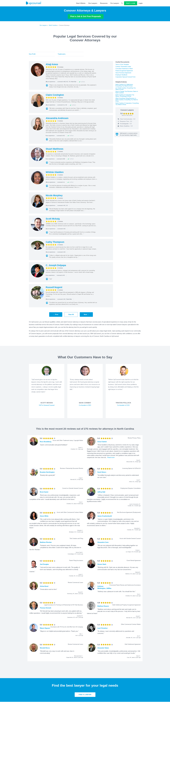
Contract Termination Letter (123, 66)
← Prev (55, 314)
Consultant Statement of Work (124, 68)
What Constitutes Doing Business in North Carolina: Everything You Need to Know (126, 100)
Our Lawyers (92, 3)
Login (141, 3)
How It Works (80, 3)
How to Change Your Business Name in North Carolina (126, 92)
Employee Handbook (121, 75)
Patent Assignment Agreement (124, 70)
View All (71, 314)
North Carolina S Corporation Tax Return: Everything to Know (124, 95)
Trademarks (62, 54)
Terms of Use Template (122, 64)
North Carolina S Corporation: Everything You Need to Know (127, 103)
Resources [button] (104, 3)
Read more (111, 457)
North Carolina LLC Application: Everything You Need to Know (124, 85)
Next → (86, 314)
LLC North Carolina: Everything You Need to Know (125, 88)
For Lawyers (114, 3)
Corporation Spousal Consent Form (125, 77)
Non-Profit (32, 54)
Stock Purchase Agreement (123, 72)
